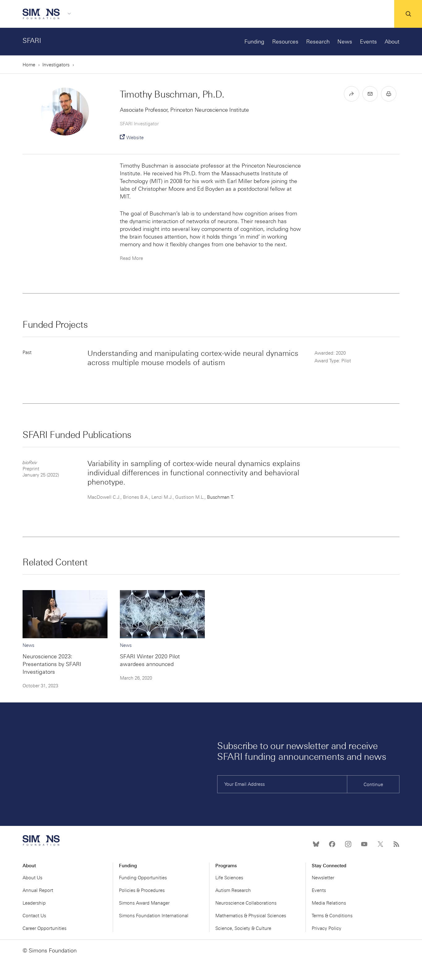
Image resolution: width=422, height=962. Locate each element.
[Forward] (351, 94)
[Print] (388, 94)
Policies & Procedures (142, 890)
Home (29, 65)
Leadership (34, 903)
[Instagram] (348, 844)
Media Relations (329, 903)
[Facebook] (332, 844)
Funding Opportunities (143, 878)
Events (368, 41)
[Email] (370, 94)
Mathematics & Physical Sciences (250, 915)
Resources (285, 41)
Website (135, 137)
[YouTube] (364, 844)
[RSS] (396, 844)
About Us (32, 878)
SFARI (32, 40)
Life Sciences (229, 878)
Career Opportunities (44, 928)
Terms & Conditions (332, 915)
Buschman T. (220, 497)
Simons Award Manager (144, 903)
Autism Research (233, 890)
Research (318, 41)
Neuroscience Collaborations (245, 903)
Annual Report (38, 890)
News (344, 41)
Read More (131, 258)
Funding (254, 41)
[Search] (408, 14)
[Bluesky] (316, 844)
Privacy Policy (326, 928)
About (392, 41)
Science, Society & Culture (243, 928)
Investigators (56, 65)
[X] (380, 844)
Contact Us (34, 915)
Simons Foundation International (153, 915)
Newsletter (323, 878)
